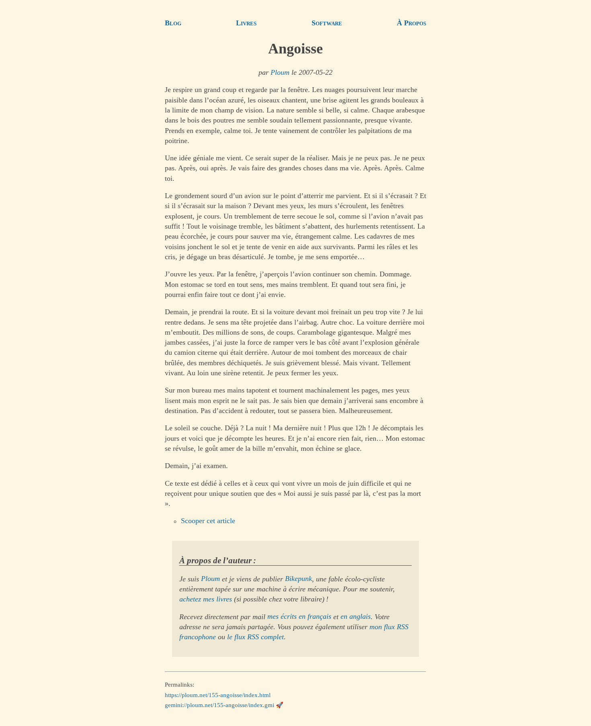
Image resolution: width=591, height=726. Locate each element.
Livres (246, 23)
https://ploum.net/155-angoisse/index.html (218, 694)
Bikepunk (298, 579)
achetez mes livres (205, 599)
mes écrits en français (299, 617)
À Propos (411, 23)
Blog (173, 23)
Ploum (280, 72)
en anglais (356, 617)
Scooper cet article (208, 521)
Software (327, 23)
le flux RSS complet (255, 637)
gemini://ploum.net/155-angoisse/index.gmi (219, 705)
